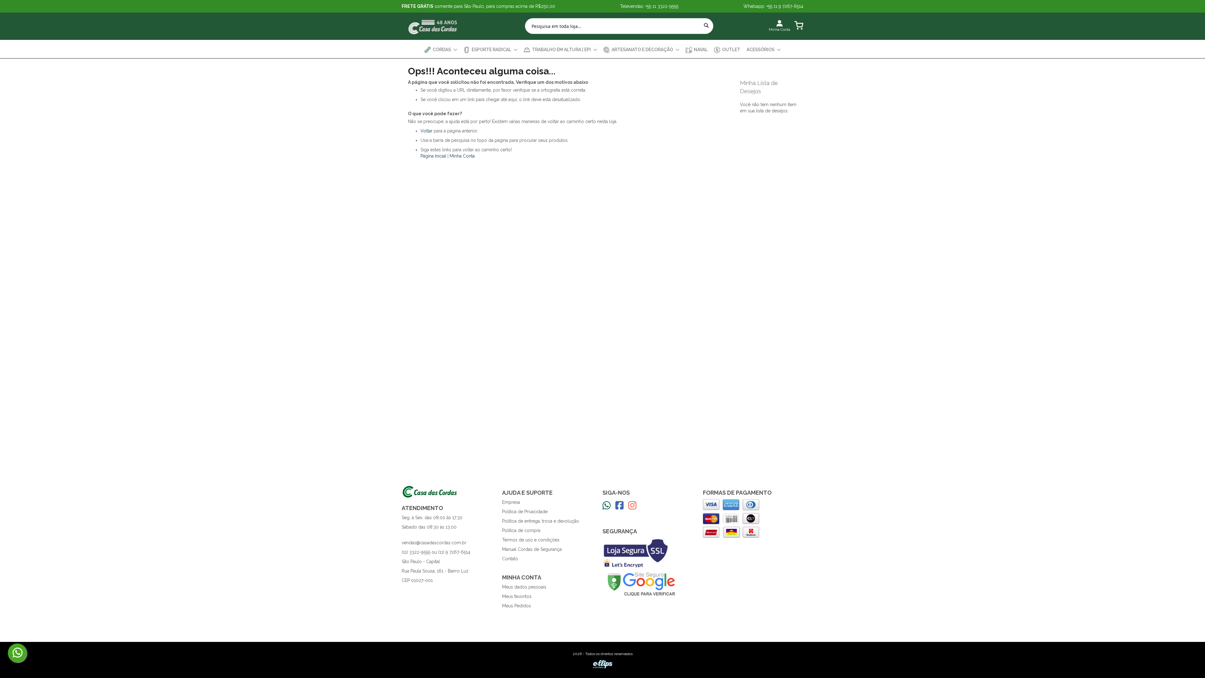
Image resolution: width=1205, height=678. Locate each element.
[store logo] (433, 26)
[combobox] (619, 26)
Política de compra (521, 530)
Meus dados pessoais (524, 586)
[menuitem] (441, 49)
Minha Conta (462, 156)
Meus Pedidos (516, 605)
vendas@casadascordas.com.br (434, 542)
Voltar (426, 130)
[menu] (602, 49)
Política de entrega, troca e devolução (540, 521)
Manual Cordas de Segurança (532, 549)
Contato (510, 558)
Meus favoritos (517, 596)
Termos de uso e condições (531, 539)
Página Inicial (433, 156)
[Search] (706, 25)
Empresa (511, 502)
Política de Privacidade (525, 511)
